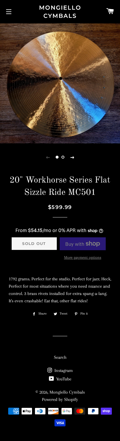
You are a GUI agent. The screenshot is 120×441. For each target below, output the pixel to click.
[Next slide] (72, 157)
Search (60, 357)
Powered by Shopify (60, 399)
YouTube (63, 379)
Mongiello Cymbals (60, 11)
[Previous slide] (47, 157)
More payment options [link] (82, 257)
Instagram (63, 370)
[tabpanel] (60, 82)
